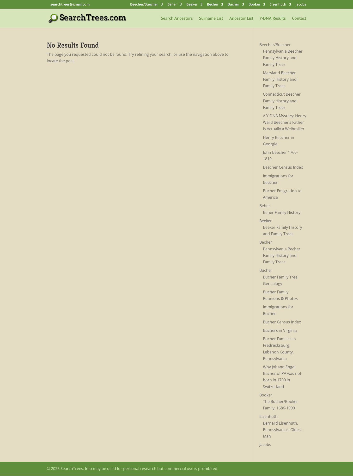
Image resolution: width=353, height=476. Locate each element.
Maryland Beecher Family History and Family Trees (280, 79)
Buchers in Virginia (280, 330)
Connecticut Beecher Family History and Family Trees (282, 101)
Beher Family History (281, 212)
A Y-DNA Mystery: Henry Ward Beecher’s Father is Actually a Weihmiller (284, 122)
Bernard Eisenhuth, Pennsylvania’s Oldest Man (282, 429)
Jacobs (301, 4)
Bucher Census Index (282, 322)
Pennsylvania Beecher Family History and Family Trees (283, 58)
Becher (212, 4)
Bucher (233, 4)
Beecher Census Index (283, 167)
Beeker (192, 4)
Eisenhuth (278, 4)
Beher (172, 4)
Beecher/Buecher (144, 4)
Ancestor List (241, 19)
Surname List (211, 19)
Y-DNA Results (273, 19)
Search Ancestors (177, 19)
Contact (299, 19)
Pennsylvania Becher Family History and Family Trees (281, 255)
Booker (254, 4)
